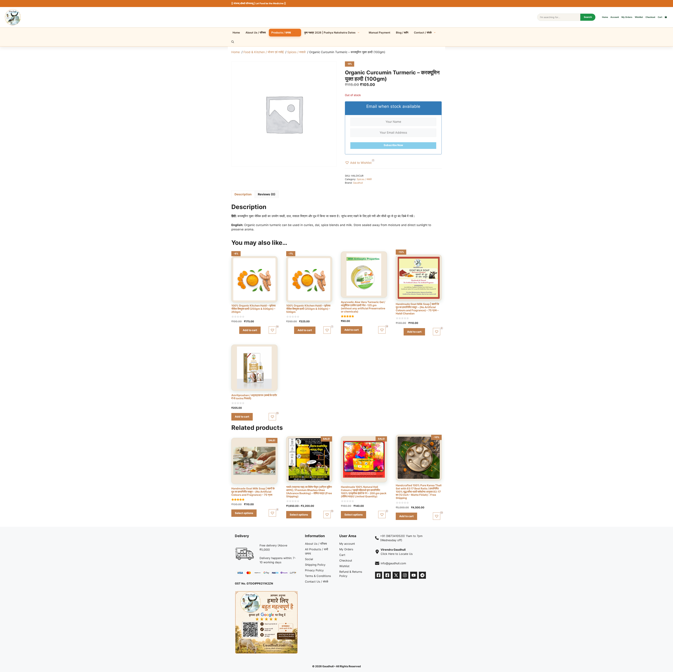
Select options (244, 513)
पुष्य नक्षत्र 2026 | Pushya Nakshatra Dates (329, 32)
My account (347, 543)
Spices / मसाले (364, 179)
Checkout (650, 17)
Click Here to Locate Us (397, 554)
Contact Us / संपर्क (316, 581)
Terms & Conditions (318, 576)
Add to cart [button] (250, 330)
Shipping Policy (315, 564)
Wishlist (639, 17)
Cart (660, 17)
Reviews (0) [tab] (266, 194)
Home (605, 17)
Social (309, 559)
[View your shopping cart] (666, 17)
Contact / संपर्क (423, 32)
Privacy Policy (314, 570)
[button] (232, 42)
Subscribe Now (393, 145)
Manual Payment (379, 32)
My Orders (626, 17)
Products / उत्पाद (281, 32)
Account (614, 17)
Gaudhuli (358, 182)
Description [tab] (243, 194)
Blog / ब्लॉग (402, 32)
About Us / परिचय (256, 32)
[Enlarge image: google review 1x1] (293, 595)
